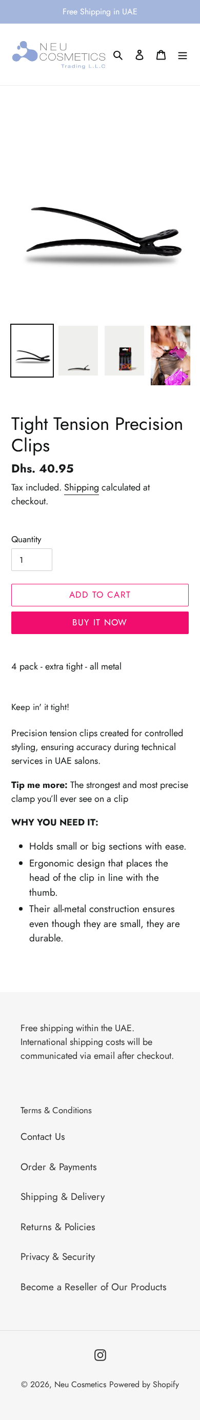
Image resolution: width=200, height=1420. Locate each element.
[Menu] (182, 54)
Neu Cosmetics (80, 1384)
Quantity (26, 539)
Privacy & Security (58, 1257)
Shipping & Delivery (63, 1197)
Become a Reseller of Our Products (94, 1287)
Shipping (81, 487)
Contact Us (43, 1136)
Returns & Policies (58, 1227)
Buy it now (100, 622)
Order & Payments (59, 1167)
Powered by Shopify (144, 1384)
